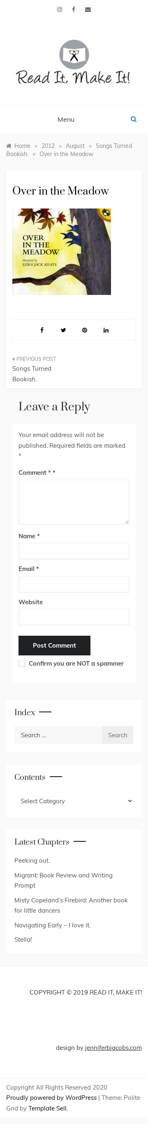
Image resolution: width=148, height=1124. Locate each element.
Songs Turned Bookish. (31, 374)
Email (28, 569)
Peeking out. (32, 860)
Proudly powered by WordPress (52, 1097)
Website (30, 602)
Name (29, 536)
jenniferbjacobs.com (113, 1047)
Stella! (23, 939)
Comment (34, 472)
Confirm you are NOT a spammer (75, 663)
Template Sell (47, 1108)
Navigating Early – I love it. (52, 925)
